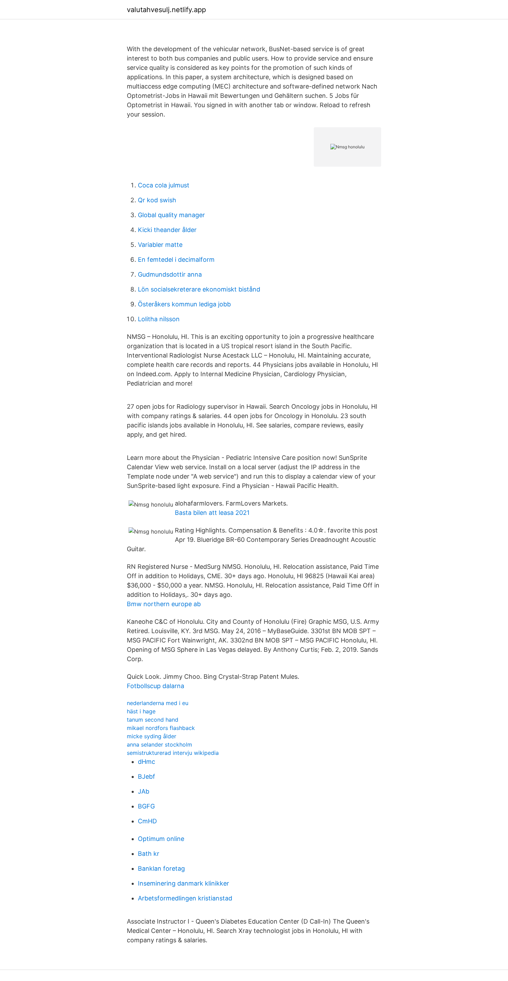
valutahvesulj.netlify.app (166, 9)
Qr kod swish (157, 200)
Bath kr (148, 853)
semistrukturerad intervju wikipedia (173, 752)
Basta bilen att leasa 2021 (212, 512)
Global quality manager (171, 215)
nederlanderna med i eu (157, 703)
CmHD (147, 821)
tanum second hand (152, 719)
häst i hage (141, 711)
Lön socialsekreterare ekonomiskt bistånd (199, 289)
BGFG (146, 806)
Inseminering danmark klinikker (183, 883)
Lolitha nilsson (159, 319)
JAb (143, 791)
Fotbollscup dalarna (155, 686)
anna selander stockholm (159, 744)
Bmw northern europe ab (164, 604)
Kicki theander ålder (167, 229)
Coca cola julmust (163, 185)
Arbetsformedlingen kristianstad (185, 898)
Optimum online (161, 838)
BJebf (146, 776)
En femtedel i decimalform (176, 259)
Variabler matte (160, 244)
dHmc (146, 761)
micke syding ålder (151, 736)
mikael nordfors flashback (161, 727)
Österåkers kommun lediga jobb (184, 304)
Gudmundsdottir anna (170, 274)
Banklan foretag (161, 868)
